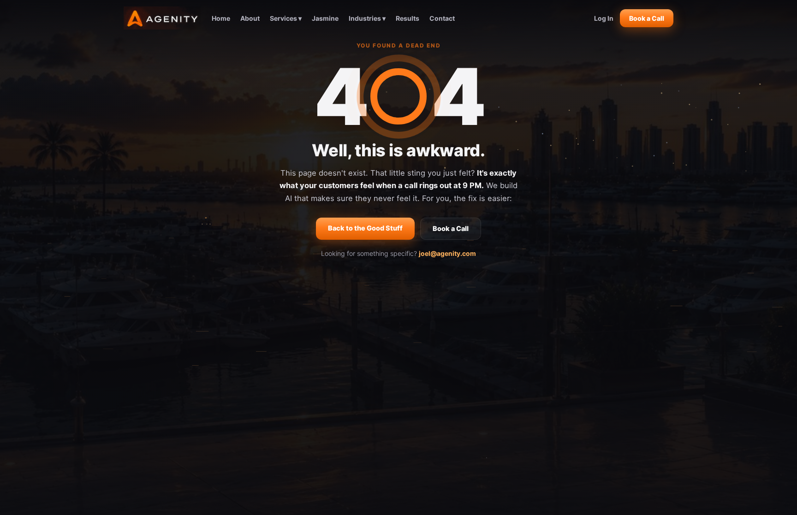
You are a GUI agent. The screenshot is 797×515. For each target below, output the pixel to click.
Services (349, 331)
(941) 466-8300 (469, 306)
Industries (348, 344)
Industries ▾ (367, 18)
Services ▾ (286, 18)
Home (221, 18)
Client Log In (469, 331)
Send (601, 407)
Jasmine (325, 18)
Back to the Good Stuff (365, 228)
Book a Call (646, 18)
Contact (442, 18)
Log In (603, 18)
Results (407, 18)
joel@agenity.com (447, 253)
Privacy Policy (462, 457)
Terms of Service (515, 457)
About (250, 18)
